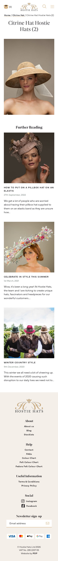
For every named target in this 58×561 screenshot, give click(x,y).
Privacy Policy (29, 485)
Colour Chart (29, 457)
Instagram (31, 501)
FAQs (29, 453)
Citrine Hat (18, 15)
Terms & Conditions (29, 481)
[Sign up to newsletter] (47, 523)
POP (35, 553)
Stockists (29, 434)
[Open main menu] (52, 7)
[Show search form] (44, 7)
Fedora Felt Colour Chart (29, 466)
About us (29, 426)
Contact (29, 449)
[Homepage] (29, 7)
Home (7, 15)
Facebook (31, 505)
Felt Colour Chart (29, 462)
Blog (29, 430)
